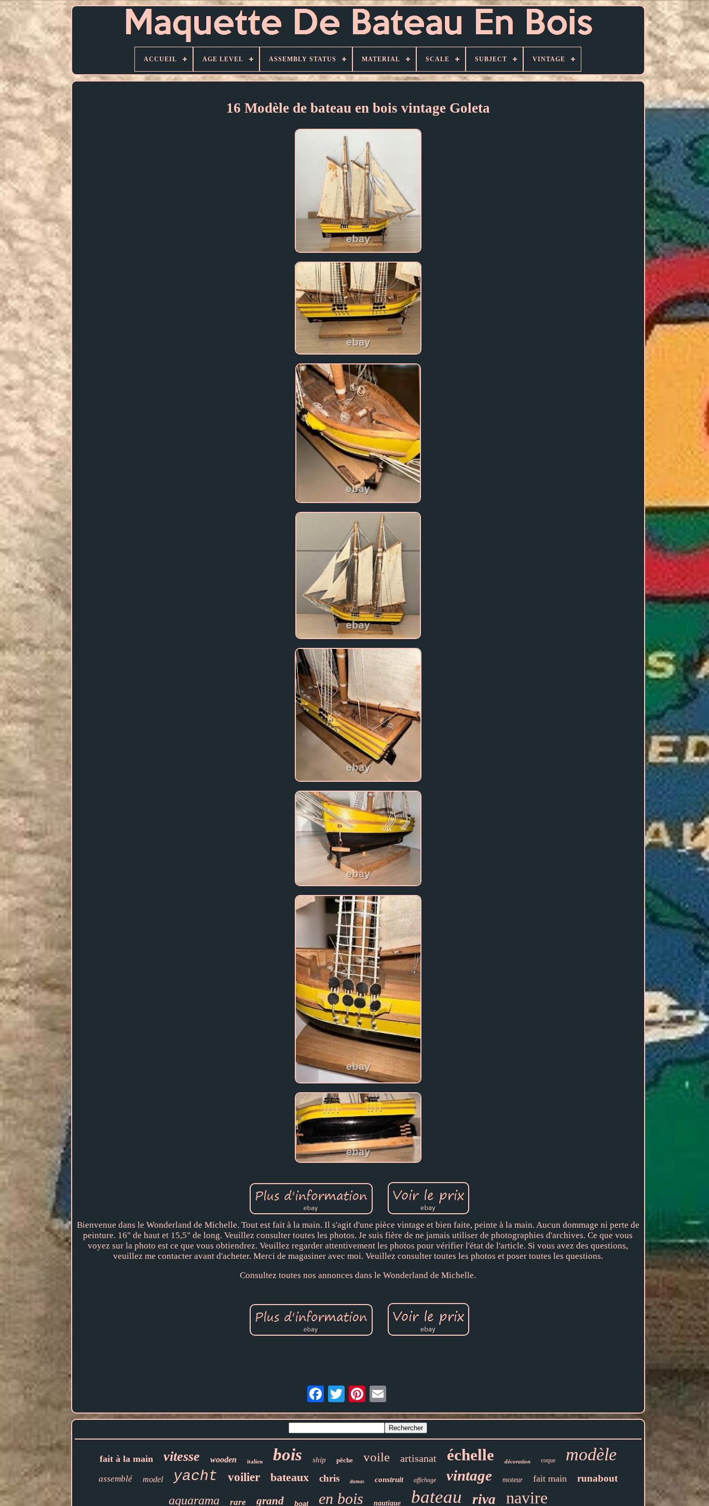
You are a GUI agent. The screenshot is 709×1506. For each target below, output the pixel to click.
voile (376, 1457)
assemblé (115, 1479)
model (153, 1479)
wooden (223, 1459)
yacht (195, 1476)
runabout (597, 1478)
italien (255, 1461)
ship (319, 1460)
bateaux (289, 1477)
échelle (470, 1455)
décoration (517, 1461)
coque (548, 1460)
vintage (469, 1475)
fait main (550, 1478)
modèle (591, 1454)
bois (287, 1454)
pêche (344, 1460)
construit (389, 1479)
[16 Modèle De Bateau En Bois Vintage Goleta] (358, 192)
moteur (512, 1480)
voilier (244, 1477)
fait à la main (126, 1459)
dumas (357, 1481)
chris (329, 1478)
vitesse (181, 1456)
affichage (425, 1480)
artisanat (418, 1458)
